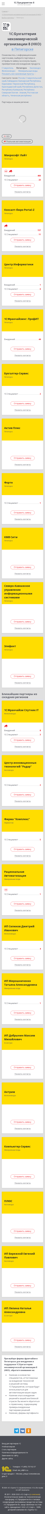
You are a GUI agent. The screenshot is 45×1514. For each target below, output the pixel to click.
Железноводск (8, 71)
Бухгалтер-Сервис (16, 373)
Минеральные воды (27, 71)
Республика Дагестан (32, 86)
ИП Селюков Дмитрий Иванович (19, 928)
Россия (21, 78)
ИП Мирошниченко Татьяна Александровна (20, 983)
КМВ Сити (11, 537)
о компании (34, 1494)
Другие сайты (7, 1458)
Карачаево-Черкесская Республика (18, 83)
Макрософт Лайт (15, 155)
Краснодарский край (11, 86)
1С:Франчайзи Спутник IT (21, 710)
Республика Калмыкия (12, 89)
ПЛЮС (8, 1201)
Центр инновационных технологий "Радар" (20, 764)
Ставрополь (7, 68)
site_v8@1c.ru (23, 1470)
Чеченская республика (20, 95)
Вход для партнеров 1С (11, 1443)
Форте (8, 482)
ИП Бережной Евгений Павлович (19, 1255)
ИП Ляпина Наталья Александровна (17, 1310)
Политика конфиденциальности (15, 1452)
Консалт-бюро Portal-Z (19, 209)
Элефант (10, 646)
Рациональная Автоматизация (15, 873)
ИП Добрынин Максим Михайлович (19, 1037)
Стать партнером (9, 1449)
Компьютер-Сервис (17, 1146)
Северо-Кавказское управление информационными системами (18, 591)
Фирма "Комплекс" (17, 819)
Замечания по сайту (10, 1455)
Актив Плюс (12, 428)
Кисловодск (35, 68)
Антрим (9, 1092)
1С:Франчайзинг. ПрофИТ (21, 319)
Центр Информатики (18, 264)
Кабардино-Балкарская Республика (23, 81)
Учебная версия (8, 1446)
